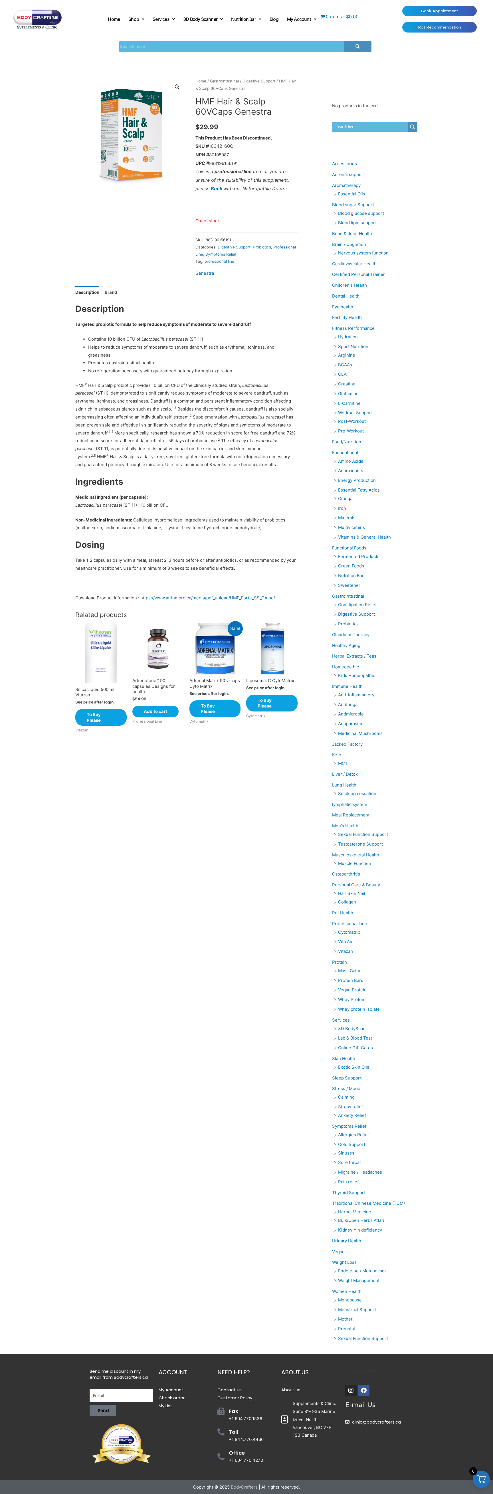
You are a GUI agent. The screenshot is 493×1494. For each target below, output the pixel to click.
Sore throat (349, 1162)
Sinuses (346, 1153)
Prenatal (346, 1328)
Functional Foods (349, 548)
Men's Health (345, 825)
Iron (342, 508)
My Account (299, 19)
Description (87, 292)
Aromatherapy (346, 185)
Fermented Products (358, 556)
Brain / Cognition (349, 244)
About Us (295, 1372)
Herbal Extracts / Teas (354, 656)
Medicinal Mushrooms (360, 733)
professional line (219, 261)
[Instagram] (351, 1390)
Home (114, 19)
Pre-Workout (351, 431)
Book (217, 188)
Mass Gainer (350, 970)
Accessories (344, 163)
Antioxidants (350, 470)
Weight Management (358, 1280)
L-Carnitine (349, 403)
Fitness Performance (353, 328)
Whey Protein (351, 999)
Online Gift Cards (355, 1047)
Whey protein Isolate (359, 1009)
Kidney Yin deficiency (360, 1230)
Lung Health (344, 785)
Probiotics (262, 247)
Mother (345, 1319)
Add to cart (155, 711)
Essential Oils (351, 194)
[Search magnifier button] (412, 127)
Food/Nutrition (346, 441)
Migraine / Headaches (360, 1172)
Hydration (348, 336)
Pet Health (342, 912)
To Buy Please (94, 717)
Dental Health (345, 296)
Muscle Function (354, 863)
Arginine (346, 355)
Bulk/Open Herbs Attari (361, 1220)
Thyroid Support (348, 1192)
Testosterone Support (360, 844)
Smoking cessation (357, 793)
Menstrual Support (357, 1309)
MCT (343, 763)
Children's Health (349, 285)
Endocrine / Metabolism (362, 1270)
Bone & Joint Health (352, 233)
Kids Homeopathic (356, 675)
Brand (111, 292)
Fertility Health (347, 317)
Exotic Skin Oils (353, 1067)
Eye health (342, 307)
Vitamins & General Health (364, 537)
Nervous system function (363, 253)
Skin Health (343, 1058)
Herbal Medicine (354, 1211)
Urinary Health (346, 1241)
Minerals (346, 517)
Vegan (338, 1251)
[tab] (87, 292)
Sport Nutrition (353, 346)
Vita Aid (345, 941)
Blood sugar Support (353, 204)
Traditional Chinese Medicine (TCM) (368, 1203)
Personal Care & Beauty (356, 884)
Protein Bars (350, 980)
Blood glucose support (361, 213)
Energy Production (357, 480)
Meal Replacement (350, 815)
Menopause (350, 1300)
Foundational (345, 452)
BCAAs (345, 364)
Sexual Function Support (363, 834)
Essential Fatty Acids (359, 490)
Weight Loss (344, 1262)
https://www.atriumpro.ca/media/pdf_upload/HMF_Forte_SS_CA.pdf (207, 598)
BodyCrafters (244, 1487)
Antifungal (348, 704)
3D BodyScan (351, 1028)
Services (161, 19)
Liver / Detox (345, 774)
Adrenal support (348, 174)
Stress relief (350, 1106)
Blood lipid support (357, 222)
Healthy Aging (346, 645)
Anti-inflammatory (356, 695)
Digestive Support (259, 81)
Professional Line (349, 923)
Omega (345, 498)
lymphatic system (349, 804)
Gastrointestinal (224, 81)
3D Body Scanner (200, 19)
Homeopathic (345, 667)
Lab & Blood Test (355, 1038)
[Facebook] (363, 1390)
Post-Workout (352, 421)
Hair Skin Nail (351, 893)
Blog (274, 19)
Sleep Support (346, 1078)
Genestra (204, 273)
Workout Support (355, 412)
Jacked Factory (347, 744)
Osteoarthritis (346, 874)
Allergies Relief (353, 1134)
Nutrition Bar (243, 19)
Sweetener (349, 585)
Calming (346, 1097)
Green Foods (351, 566)
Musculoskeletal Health (355, 855)
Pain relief (348, 1181)
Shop (133, 19)
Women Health (346, 1291)
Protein (339, 962)
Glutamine (348, 393)
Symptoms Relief (221, 254)
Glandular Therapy (350, 634)
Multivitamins (351, 527)
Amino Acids (350, 461)
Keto (336, 754)
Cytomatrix (349, 932)
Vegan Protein (352, 989)
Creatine (346, 384)
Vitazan (345, 951)
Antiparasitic (350, 723)
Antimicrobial (351, 714)
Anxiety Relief (352, 1115)
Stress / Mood (346, 1088)
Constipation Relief (357, 604)
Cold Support (351, 1144)
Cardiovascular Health (354, 263)
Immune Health (347, 686)
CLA (342, 374)
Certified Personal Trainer (358, 274)
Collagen (347, 902)
